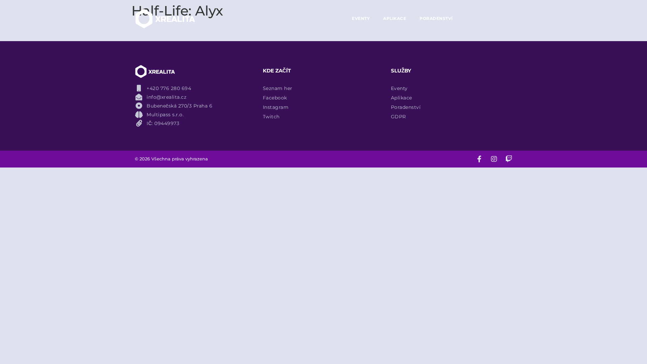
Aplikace (394, 18)
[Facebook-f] (479, 159)
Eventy (361, 18)
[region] (87, 295)
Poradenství (436, 18)
